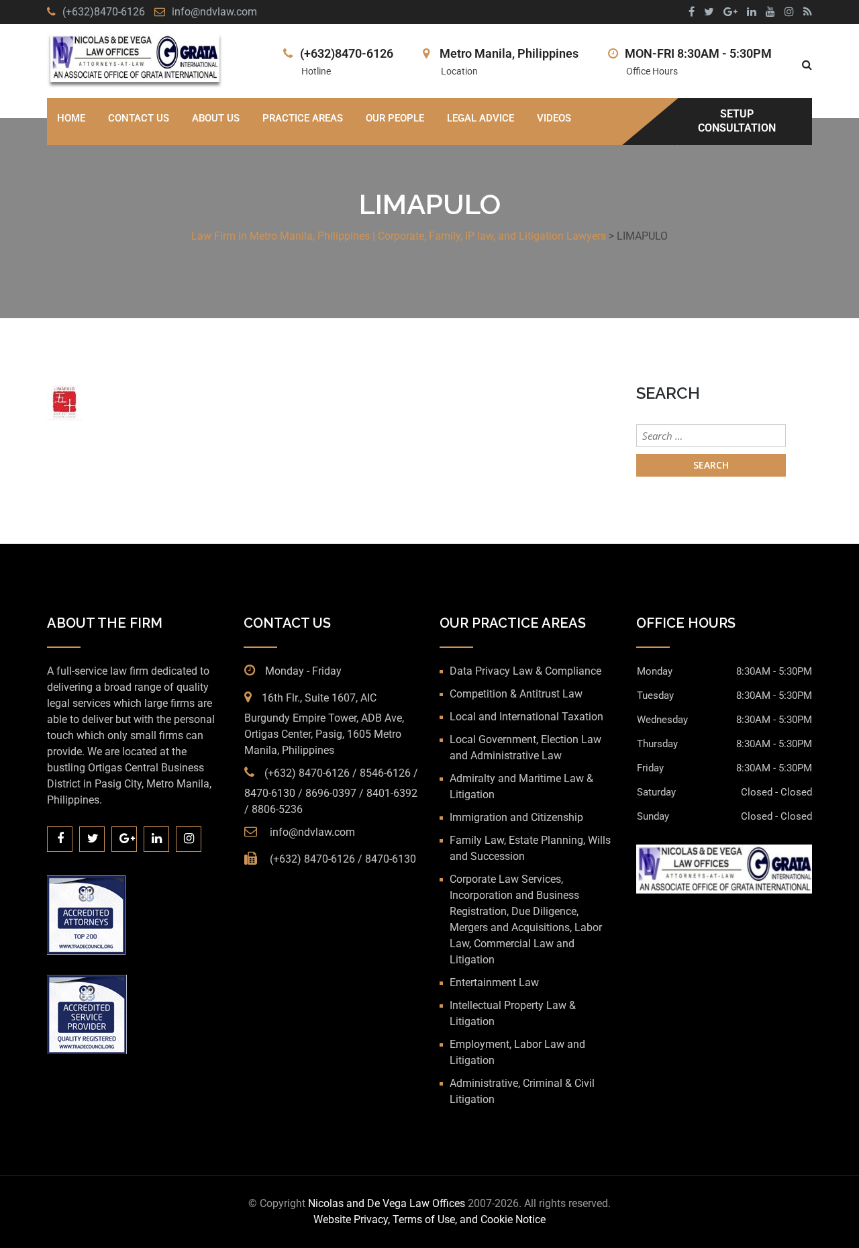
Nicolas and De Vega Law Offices (388, 1203)
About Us (216, 118)
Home (71, 118)
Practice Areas (302, 118)
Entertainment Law (494, 982)
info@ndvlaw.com (214, 11)
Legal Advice (480, 118)
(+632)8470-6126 (103, 11)
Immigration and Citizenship (516, 817)
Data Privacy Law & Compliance (525, 671)
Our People (395, 118)
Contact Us (138, 118)
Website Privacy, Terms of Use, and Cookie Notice (429, 1219)
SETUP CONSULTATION (737, 120)
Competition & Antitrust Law (516, 693)
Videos (554, 118)
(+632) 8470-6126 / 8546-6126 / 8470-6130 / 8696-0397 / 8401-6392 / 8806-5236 (331, 791)
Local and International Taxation (526, 716)
